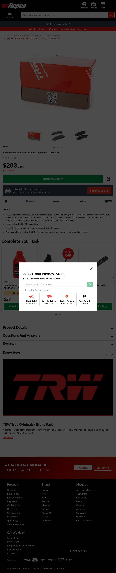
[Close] (91, 269)
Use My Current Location (39, 290)
